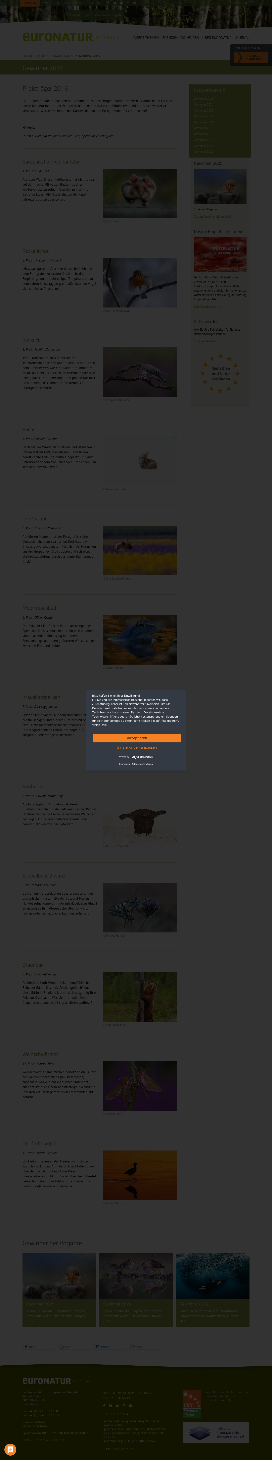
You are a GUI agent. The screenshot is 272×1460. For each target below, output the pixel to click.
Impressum (124, 764)
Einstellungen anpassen (137, 747)
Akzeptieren (137, 738)
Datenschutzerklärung (142, 764)
